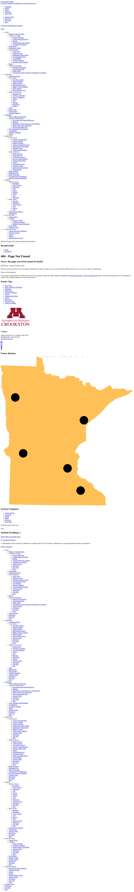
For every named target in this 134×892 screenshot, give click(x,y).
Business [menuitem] (15, 122)
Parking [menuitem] (15, 41)
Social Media (13, 856)
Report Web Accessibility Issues (11, 537)
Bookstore (8, 289)
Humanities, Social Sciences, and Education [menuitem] (26, 124)
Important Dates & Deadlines (18, 773)
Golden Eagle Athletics (20, 731)
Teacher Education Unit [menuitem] (20, 127)
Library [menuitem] (11, 134)
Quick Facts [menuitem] (16, 51)
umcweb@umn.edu (76, 275)
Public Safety (17, 603)
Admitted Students (14, 673)
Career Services (17, 743)
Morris (7, 10)
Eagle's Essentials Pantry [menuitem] (20, 168)
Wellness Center (18, 729)
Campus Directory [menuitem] (18, 37)
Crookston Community (20, 562)
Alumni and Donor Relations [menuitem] (18, 231)
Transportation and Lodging (21, 560)
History (11, 596)
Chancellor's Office (15, 573)
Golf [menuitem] (14, 189)
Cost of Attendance (18, 650)
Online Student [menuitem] (17, 83)
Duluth (7, 8)
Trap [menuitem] (14, 196)
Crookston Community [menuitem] (20, 44)
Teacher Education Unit (20, 694)
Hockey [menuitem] (15, 208)
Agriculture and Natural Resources (23, 687)
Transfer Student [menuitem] (18, 81)
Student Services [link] (14, 152)
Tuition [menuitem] (15, 99)
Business (15, 689)
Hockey (15, 817)
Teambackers (13, 830)
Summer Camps (14, 858)
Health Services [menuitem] (17, 153)
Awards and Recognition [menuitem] (20, 62)
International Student (19, 631)
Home (7, 250)
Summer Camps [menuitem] (14, 227)
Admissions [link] (8, 74)
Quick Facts (8, 285)
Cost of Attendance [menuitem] (18, 97)
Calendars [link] (12, 219)
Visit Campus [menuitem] (13, 111)
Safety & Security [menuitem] (14, 175)
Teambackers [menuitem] (13, 213)
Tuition (15, 652)
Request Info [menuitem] (13, 110)
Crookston (8, 7)
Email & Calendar (10, 303)
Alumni (11, 872)
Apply (11, 668)
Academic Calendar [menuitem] (15, 132)
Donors (11, 874)
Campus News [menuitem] (13, 217)
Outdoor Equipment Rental (21, 726)
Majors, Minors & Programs (17, 684)
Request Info (13, 669)
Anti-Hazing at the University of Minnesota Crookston (29, 604)
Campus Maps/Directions (20, 557)
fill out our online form (91, 275)
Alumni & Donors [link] (10, 229)
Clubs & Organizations (20, 720)
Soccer (15, 793)
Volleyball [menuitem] (16, 197)
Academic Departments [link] (16, 118)
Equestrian (16, 789)
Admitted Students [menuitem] (14, 113)
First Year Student (18, 625)
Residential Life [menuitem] (13, 173)
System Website (10, 513)
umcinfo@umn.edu (7, 339)
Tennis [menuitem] (15, 194)
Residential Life (13, 768)
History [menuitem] (11, 64)
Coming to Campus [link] (15, 36)
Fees (14, 654)
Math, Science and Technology (22, 692)
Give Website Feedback (8, 540)
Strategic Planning (18, 585)
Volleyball (16, 800)
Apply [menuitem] (11, 108)
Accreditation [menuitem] (17, 59)
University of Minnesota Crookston (12, 25)
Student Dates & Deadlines (21, 847)
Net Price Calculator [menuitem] (19, 95)
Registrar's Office (18, 754)
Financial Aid (17, 647)
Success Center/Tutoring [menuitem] (20, 159)
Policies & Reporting (15, 597)
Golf (14, 791)
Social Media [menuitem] (13, 226)
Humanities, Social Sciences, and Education (26, 691)
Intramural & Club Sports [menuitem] (20, 146)
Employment (9, 291)
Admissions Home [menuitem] (14, 76)
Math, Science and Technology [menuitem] (22, 125)
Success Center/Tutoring (20, 747)
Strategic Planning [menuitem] (18, 60)
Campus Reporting (18, 601)
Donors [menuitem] (11, 236)
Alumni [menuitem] (11, 234)
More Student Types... (19, 636)
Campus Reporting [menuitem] (18, 69)
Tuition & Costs (17, 578)
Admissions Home (14, 622)
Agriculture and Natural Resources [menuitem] (23, 120)
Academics (8, 251)
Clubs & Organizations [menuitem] (20, 139)
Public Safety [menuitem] (17, 71)
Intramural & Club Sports (20, 728)
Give (2, 528)
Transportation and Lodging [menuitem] (21, 43)
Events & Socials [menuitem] (14, 233)
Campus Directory (18, 555)
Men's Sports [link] (13, 199)
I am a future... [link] (13, 78)
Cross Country (17, 787)
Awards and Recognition (20, 587)
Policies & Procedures (19, 599)
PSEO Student (17, 634)
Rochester (8, 12)
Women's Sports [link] (14, 182)
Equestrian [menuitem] (16, 187)
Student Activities (18, 724)
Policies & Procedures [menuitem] (19, 67)
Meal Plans (16, 657)
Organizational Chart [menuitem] (19, 57)
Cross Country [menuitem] (17, 185)
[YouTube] (67, 346)
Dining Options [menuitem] (13, 171)
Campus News (13, 840)
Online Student (17, 629)
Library (7, 294)
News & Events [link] (10, 215)
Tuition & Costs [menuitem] (17, 53)
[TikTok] (67, 349)
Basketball (16, 786)
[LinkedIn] (67, 347)
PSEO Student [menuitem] (17, 88)
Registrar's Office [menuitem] (18, 166)
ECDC (7, 298)
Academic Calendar (11, 292)
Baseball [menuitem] (15, 201)
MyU (6, 22)
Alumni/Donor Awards (16, 875)
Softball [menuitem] (15, 192)
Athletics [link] (7, 180)
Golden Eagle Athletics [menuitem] (20, 150)
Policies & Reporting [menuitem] (15, 66)
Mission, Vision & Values (16, 552)
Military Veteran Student (20, 633)
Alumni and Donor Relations (18, 868)
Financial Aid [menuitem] (17, 94)
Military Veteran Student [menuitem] (20, 87)
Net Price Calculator (19, 648)
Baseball (15, 810)
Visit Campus (13, 671)
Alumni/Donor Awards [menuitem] (16, 238)
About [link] (7, 32)
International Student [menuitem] (19, 85)
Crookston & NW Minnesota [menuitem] (18, 176)
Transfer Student (18, 627)
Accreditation (17, 583)
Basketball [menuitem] (16, 183)
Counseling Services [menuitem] (19, 157)
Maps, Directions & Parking (13, 287)
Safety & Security (14, 770)
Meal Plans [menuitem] (16, 104)
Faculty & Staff (9, 301)
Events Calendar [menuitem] (18, 141)
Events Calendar (18, 722)
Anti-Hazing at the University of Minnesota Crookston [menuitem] (29, 73)
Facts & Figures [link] (13, 50)
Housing (15, 655)
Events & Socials (14, 870)
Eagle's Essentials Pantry (20, 756)
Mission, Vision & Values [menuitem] (16, 34)
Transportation (17, 757)
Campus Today (9, 17)
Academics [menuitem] (8, 115)
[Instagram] (67, 344)
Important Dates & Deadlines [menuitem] (18, 178)
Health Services (17, 742)
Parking (15, 559)
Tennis (15, 796)
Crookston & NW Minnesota (18, 771)
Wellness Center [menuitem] (18, 148)
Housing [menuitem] (15, 102)
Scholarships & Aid (19, 752)
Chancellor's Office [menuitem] (15, 48)
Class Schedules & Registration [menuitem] (18, 129)
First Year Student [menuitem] (18, 80)
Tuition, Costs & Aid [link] (15, 92)
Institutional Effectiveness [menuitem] (20, 55)
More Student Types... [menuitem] (19, 90)
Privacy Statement (6, 547)
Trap (14, 798)
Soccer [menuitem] (15, 190)
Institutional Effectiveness (20, 580)
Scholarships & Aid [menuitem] (19, 164)
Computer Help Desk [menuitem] (19, 161)
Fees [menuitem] (14, 101)
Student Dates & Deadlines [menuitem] (21, 224)
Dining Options (13, 766)
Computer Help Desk (11, 296)
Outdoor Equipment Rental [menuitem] (21, 145)
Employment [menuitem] (13, 46)
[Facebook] (67, 342)
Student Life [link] (8, 136)
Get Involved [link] (13, 138)
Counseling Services (19, 745)
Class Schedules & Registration (18, 703)
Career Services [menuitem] (17, 155)
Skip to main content (7, 1)
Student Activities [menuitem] (18, 143)
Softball (15, 794)
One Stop (8, 20)
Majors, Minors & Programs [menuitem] (17, 117)
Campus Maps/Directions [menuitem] (20, 39)
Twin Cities (8, 14)
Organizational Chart (19, 582)
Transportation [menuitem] (17, 169)
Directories (8, 19)
